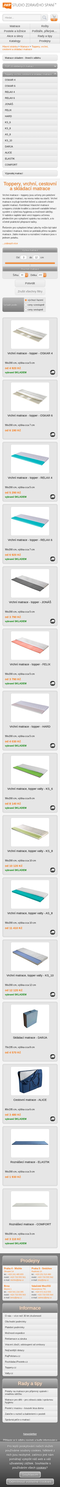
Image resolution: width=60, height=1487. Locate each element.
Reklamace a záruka (16, 1338)
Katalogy (14, 41)
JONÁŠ (9, 104)
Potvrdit (30, 283)
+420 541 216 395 (16, 1292)
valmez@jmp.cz (45, 1298)
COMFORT (11, 164)
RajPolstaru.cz (12, 1356)
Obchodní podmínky (15, 1321)
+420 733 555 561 (18, 1277)
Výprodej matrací (14, 173)
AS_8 (8, 134)
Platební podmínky (14, 1327)
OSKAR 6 (10, 86)
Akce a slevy (15, 36)
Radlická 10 (37, 1271)
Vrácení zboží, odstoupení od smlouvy (25, 1344)
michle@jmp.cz (17, 1280)
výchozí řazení (35, 300)
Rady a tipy (45, 36)
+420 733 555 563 (18, 1295)
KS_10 (8, 140)
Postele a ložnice (15, 31)
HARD (8, 116)
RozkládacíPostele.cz (16, 1361)
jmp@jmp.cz (43, 1280)
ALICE (8, 152)
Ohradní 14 (9, 1271)
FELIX (8, 110)
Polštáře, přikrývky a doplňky (46, 31)
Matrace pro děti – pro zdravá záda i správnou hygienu (29, 1401)
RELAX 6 (10, 98)
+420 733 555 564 (45, 1295)
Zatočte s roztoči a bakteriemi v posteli (25, 1414)
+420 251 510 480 (43, 1274)
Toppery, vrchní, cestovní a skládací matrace (25, 48)
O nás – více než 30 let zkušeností (23, 1315)
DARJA (9, 146)
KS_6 (8, 122)
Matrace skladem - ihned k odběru (23, 57)
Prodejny (45, 41)
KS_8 (8, 128)
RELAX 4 (10, 92)
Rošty (45, 26)
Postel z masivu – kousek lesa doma (24, 1408)
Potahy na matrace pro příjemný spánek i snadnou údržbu (26, 1392)
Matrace (15, 26)
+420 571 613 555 (43, 1292)
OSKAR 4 (10, 79)
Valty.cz (9, 1373)
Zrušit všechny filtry (30, 291)
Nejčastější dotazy (14, 1350)
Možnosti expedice (15, 1333)
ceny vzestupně (36, 304)
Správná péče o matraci (17, 1419)
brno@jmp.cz (16, 1298)
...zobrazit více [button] (10, 243)
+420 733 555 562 (45, 1277)
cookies (41, 1467)
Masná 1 (8, 1289)
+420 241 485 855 (16, 1274)
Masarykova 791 (39, 1289)
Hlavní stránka (10, 46)
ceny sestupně (35, 309)
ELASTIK (10, 158)
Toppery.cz (10, 1367)
